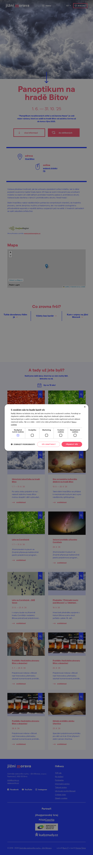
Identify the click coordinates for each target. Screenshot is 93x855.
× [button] (85, 407)
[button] (23, 444)
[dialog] (46, 427)
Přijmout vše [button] (72, 444)
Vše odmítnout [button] (49, 444)
